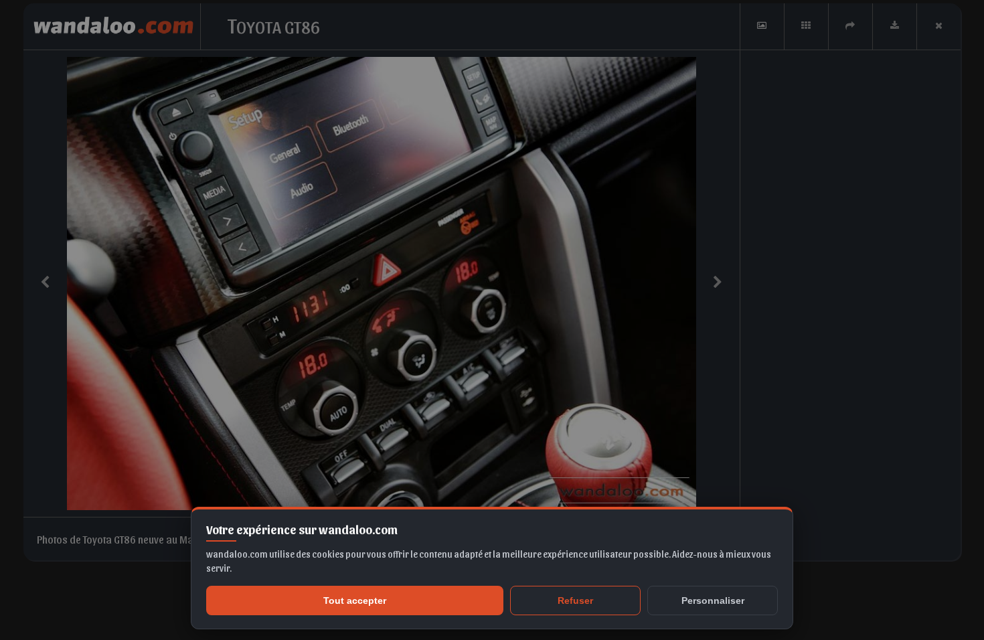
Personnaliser (712, 600)
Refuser (575, 600)
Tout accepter (354, 600)
